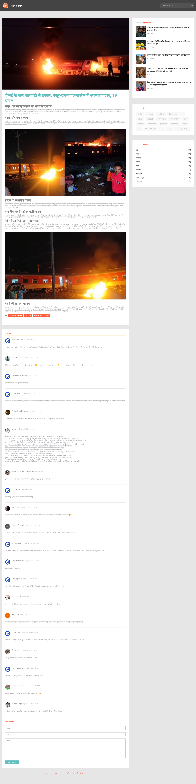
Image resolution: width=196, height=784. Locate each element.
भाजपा (185, 119)
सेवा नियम (57, 773)
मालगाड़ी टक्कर (38, 315)
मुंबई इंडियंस (160, 114)
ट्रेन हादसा (28, 315)
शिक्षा (137, 166)
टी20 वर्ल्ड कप (172, 114)
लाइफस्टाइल (139, 182)
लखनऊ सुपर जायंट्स (182, 129)
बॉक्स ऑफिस (174, 124)
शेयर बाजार (150, 114)
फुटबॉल (140, 119)
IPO (182, 114)
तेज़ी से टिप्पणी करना (12, 762)
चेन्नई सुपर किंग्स (174, 119)
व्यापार (137, 154)
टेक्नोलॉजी (139, 174)
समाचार (138, 162)
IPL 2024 (150, 119)
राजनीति (138, 170)
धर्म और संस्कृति (140, 178)
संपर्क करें (75, 773)
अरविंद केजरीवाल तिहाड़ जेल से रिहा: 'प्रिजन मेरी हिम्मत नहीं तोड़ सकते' (168, 55)
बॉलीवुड (185, 124)
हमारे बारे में (49, 773)
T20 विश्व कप (152, 124)
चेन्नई (47, 315)
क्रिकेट (140, 114)
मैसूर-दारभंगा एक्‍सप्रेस (16, 315)
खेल (137, 150)
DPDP (82, 773)
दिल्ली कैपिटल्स (161, 119)
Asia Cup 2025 (150, 129)
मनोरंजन (138, 158)
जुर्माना (170, 129)
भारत (139, 129)
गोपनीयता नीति (66, 773)
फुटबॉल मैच (163, 124)
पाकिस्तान (140, 124)
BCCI (162, 129)
